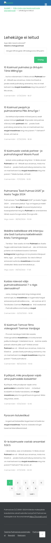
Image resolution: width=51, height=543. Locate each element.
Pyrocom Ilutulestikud (16, 415)
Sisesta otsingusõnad (14, 45)
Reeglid (11, 535)
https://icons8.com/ (38, 516)
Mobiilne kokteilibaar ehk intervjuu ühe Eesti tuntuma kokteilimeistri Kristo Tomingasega (23, 234)
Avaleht (7, 8)
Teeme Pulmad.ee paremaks (17, 532)
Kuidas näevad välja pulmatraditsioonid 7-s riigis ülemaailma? (20, 285)
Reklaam (22, 535)
